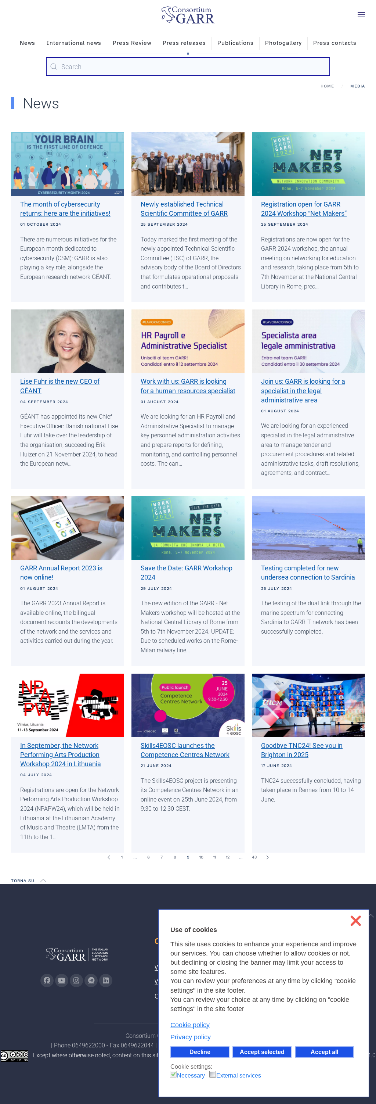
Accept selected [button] (262, 1052)
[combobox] (187, 66)
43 (254, 857)
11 (214, 857)
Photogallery (283, 43)
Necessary (191, 1075)
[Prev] (108, 857)
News (27, 43)
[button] (361, 14)
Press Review (132, 43)
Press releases (184, 43)
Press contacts (335, 43)
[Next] (267, 857)
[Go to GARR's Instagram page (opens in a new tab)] (47, 980)
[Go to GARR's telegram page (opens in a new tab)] (91, 980)
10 (201, 857)
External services (238, 1075)
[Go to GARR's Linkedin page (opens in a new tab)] (105, 980)
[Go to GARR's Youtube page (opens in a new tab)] (61, 980)
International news (74, 43)
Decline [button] (199, 1052)
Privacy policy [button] (190, 1037)
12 (227, 857)
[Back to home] (188, 14)
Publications (235, 43)
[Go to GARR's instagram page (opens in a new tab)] (76, 980)
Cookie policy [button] (190, 1025)
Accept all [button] (324, 1052)
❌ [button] (355, 920)
